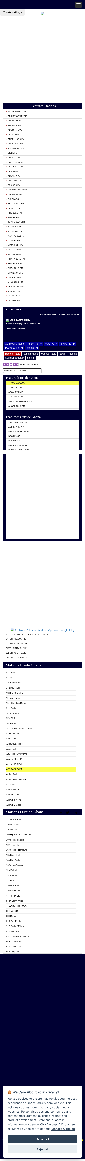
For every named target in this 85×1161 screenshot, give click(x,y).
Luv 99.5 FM (14, 240)
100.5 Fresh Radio (15, 840)
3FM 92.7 (10, 718)
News (62, 353)
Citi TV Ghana (15, 162)
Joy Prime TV (15, 231)
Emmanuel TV (15, 181)
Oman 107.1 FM (15, 273)
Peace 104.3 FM (16, 286)
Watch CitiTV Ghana (16, 648)
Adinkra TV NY (16, 427)
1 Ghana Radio (13, 819)
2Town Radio (12, 885)
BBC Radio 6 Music (18, 445)
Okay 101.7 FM (15, 268)
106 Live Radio (13, 860)
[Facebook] (61, 813)
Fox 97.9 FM (14, 185)
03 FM (9, 677)
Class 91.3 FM (15, 167)
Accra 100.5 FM (14, 764)
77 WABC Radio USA (16, 906)
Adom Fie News (13, 800)
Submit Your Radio (16, 653)
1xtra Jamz (11, 875)
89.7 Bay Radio (13, 921)
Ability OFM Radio (17, 116)
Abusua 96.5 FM (14, 759)
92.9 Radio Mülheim (15, 926)
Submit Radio (30, 353)
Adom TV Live (15, 130)
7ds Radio (11, 723)
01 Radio (10, 672)
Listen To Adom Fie (16, 639)
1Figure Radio (13, 698)
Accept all (42, 1139)
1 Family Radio (13, 688)
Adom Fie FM (14, 125)
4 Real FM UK (13, 896)
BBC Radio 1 (14, 441)
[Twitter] (68, 813)
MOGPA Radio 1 (16, 250)
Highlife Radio (16, 208)
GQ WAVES (13, 199)
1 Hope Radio (12, 824)
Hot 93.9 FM (14, 217)
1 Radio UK (11, 829)
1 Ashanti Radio (13, 682)
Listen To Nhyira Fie (17, 643)
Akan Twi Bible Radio (20, 401)
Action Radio (12, 774)
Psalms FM (14, 291)
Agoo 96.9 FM (15, 397)
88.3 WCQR (12, 911)
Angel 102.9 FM (16, 139)
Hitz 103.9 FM (15, 213)
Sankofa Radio (16, 296)
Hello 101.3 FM (16, 203)
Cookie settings (12, 12)
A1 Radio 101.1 (13, 734)
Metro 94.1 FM (15, 245)
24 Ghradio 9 (12, 713)
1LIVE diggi (11, 870)
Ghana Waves (15, 194)
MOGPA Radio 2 (16, 254)
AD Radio (10, 784)
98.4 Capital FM (13, 946)
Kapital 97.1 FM (16, 236)
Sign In (31, 357)
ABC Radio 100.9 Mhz (16, 754)
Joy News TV (15, 227)
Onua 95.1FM (14, 277)
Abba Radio (11, 749)
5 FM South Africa (14, 901)
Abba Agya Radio (14, 744)
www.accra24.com (15, 328)
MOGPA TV (51, 343)
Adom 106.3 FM (15, 121)
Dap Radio (13, 171)
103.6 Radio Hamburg (16, 850)
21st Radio (11, 708)
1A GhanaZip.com (17, 111)
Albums (73, 353)
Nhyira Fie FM (15, 263)
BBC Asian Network (19, 431)
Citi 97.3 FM (14, 158)
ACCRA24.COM (14, 769)
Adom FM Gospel (14, 805)
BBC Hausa (14, 436)
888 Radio (11, 916)
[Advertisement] (42, 58)
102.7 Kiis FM (12, 845)
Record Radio (12, 353)
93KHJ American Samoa (17, 936)
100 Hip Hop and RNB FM (18, 834)
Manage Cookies (63, 1128)
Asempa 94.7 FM (16, 148)
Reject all (42, 1149)
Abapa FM (11, 738)
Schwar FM (14, 300)
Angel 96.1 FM (15, 144)
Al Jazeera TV (15, 134)
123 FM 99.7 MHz (14, 693)
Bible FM (12, 153)
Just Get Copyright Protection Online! (28, 634)
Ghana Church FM (17, 190)
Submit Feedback (14, 357)
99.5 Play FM (12, 951)
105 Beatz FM (13, 855)
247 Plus (10, 880)
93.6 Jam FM (12, 931)
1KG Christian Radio (16, 703)
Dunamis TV (14, 176)
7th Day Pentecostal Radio (19, 728)
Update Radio (48, 353)
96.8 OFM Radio (14, 941)
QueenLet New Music (17, 657)
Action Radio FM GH (16, 779)
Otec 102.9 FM (15, 282)
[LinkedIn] (75, 813)
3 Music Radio (13, 890)
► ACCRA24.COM (16, 383)
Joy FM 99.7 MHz (16, 222)
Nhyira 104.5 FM (16, 259)
